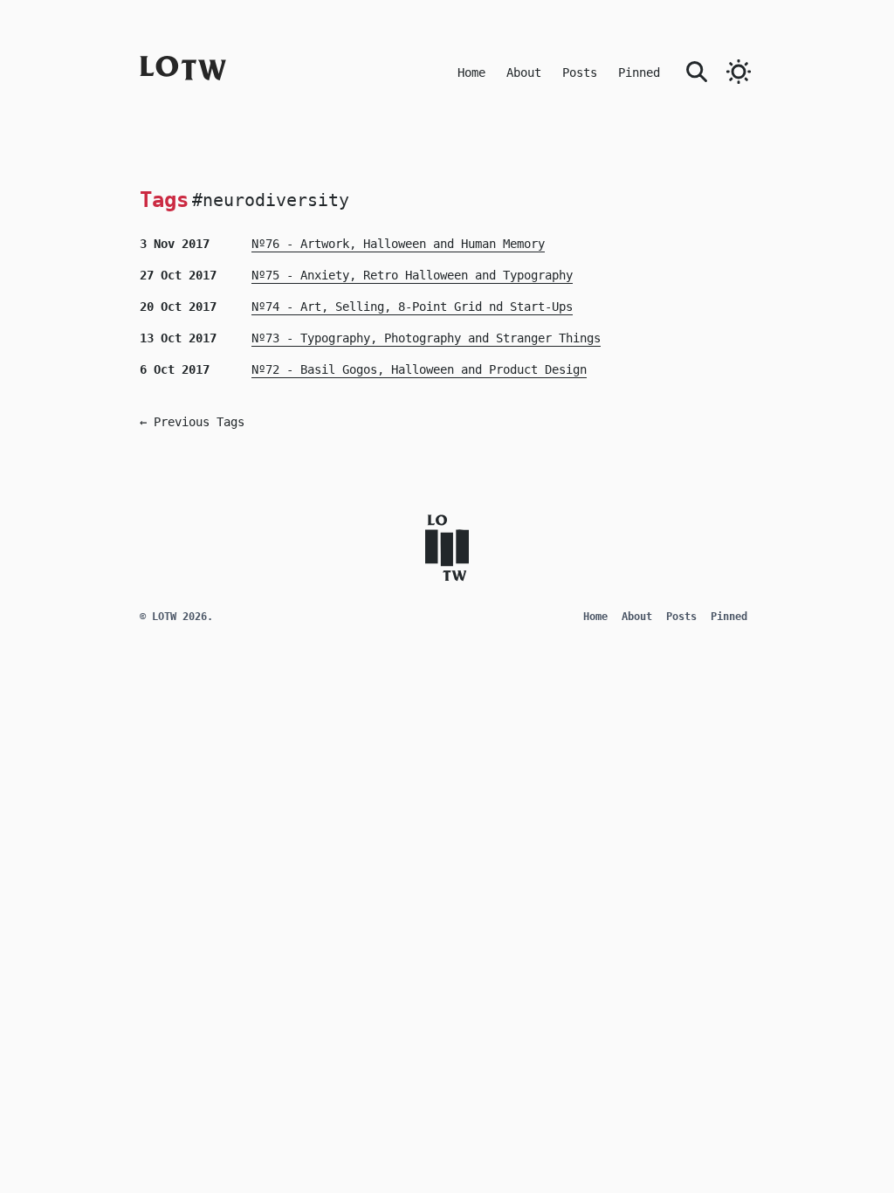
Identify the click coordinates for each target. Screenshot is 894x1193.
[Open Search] (696, 70)
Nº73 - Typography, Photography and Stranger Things (426, 338)
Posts (579, 72)
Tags (164, 199)
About (523, 72)
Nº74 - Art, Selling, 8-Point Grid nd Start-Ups (412, 307)
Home (471, 72)
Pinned (639, 72)
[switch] (738, 71)
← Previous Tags (192, 422)
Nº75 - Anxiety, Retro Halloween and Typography (412, 275)
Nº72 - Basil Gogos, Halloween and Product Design (419, 369)
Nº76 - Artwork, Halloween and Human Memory (398, 244)
